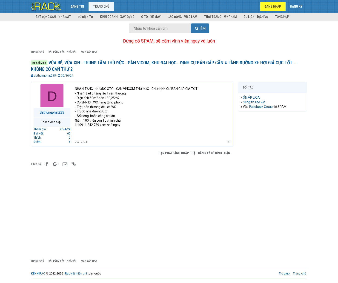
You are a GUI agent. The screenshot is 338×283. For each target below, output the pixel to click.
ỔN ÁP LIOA (251, 97)
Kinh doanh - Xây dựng (117, 17)
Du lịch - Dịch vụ (256, 17)
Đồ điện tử (85, 17)
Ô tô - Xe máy (151, 17)
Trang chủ (101, 6)
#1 (229, 141)
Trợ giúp (284, 273)
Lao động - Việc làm (182, 17)
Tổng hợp (282, 17)
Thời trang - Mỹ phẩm (220, 17)
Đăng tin (77, 6)
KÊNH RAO (38, 273)
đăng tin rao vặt (254, 102)
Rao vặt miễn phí (76, 273)
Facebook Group (261, 107)
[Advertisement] (272, 185)
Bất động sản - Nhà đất (53, 17)
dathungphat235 (45, 75)
